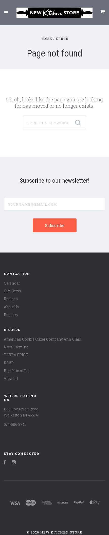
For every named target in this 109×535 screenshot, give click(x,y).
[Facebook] (5, 463)
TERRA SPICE (16, 354)
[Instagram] (14, 463)
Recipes (11, 298)
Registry (11, 314)
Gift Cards (12, 291)
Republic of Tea (17, 370)
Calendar (12, 283)
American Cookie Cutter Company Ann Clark (42, 339)
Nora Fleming (16, 347)
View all (11, 378)
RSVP (9, 362)
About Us (11, 306)
